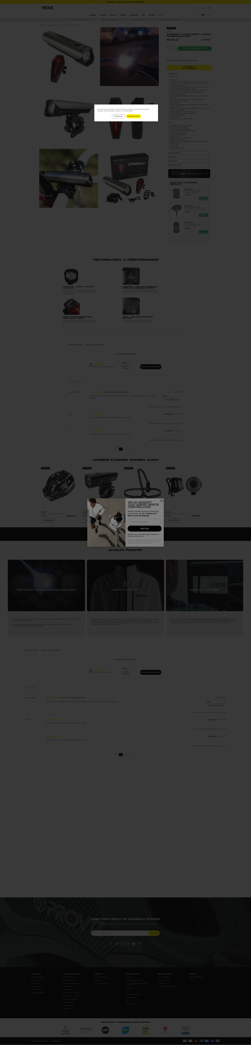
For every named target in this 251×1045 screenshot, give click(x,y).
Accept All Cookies (133, 116)
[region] (126, 112)
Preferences (118, 116)
